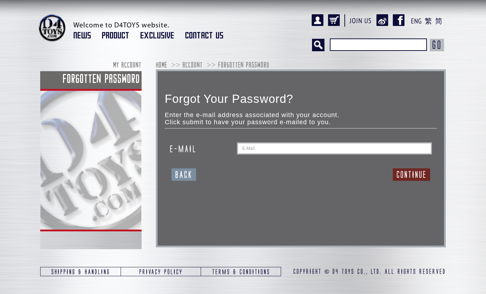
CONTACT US (204, 35)
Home (161, 66)
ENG (416, 21)
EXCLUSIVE (157, 35)
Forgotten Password (243, 66)
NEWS (82, 35)
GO (437, 45)
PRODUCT (116, 35)
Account (193, 66)
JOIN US (361, 20)
